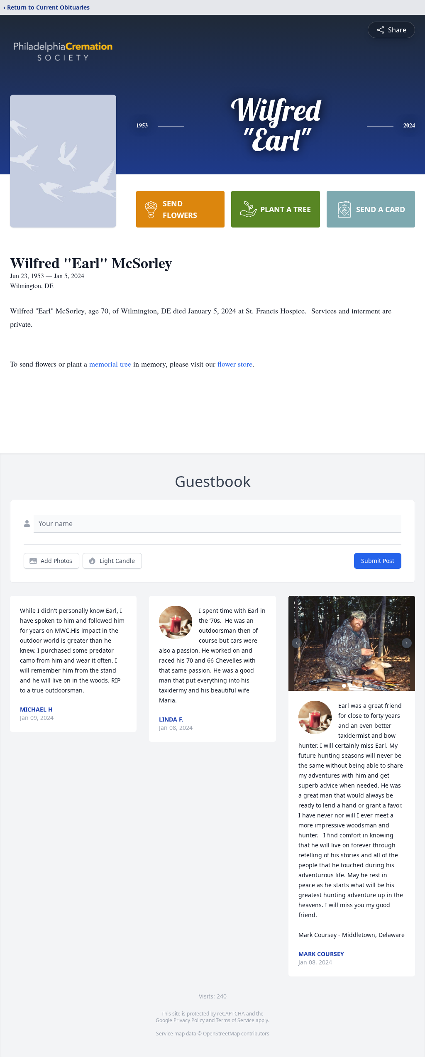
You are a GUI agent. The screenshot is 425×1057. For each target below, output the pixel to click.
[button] (352, 643)
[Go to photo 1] (344, 686)
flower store (234, 364)
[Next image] (407, 643)
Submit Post (377, 561)
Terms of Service (235, 1020)
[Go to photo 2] (349, 686)
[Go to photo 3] (354, 686)
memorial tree (110, 364)
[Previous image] (297, 643)
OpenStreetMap (221, 1033)
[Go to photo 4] (359, 686)
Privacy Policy (189, 1020)
